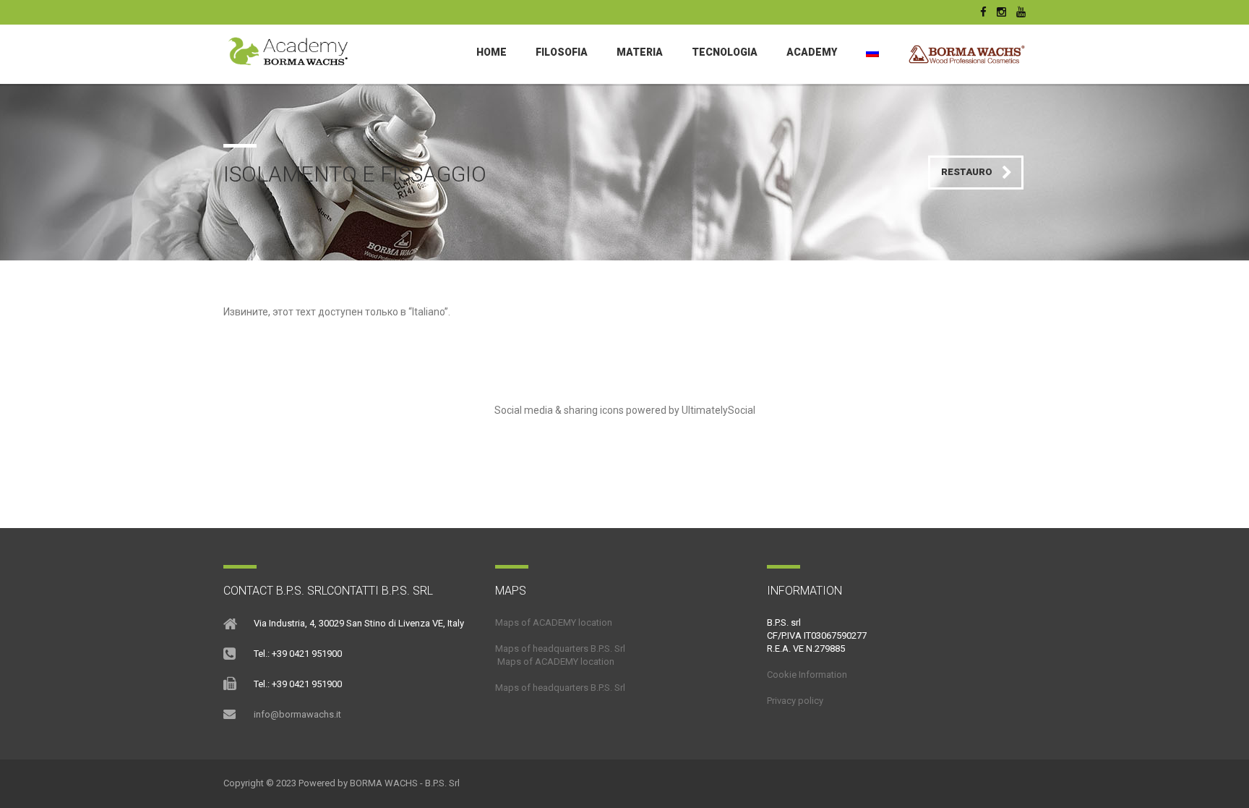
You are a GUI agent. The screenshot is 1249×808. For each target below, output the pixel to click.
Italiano (428, 312)
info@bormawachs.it (297, 714)
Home (491, 52)
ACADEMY (811, 52)
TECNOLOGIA (724, 52)
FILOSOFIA (562, 52)
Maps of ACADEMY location (553, 622)
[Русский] (872, 52)
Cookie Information (807, 674)
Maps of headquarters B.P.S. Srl (560, 648)
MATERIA (640, 52)
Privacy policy (795, 700)
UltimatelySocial (718, 410)
